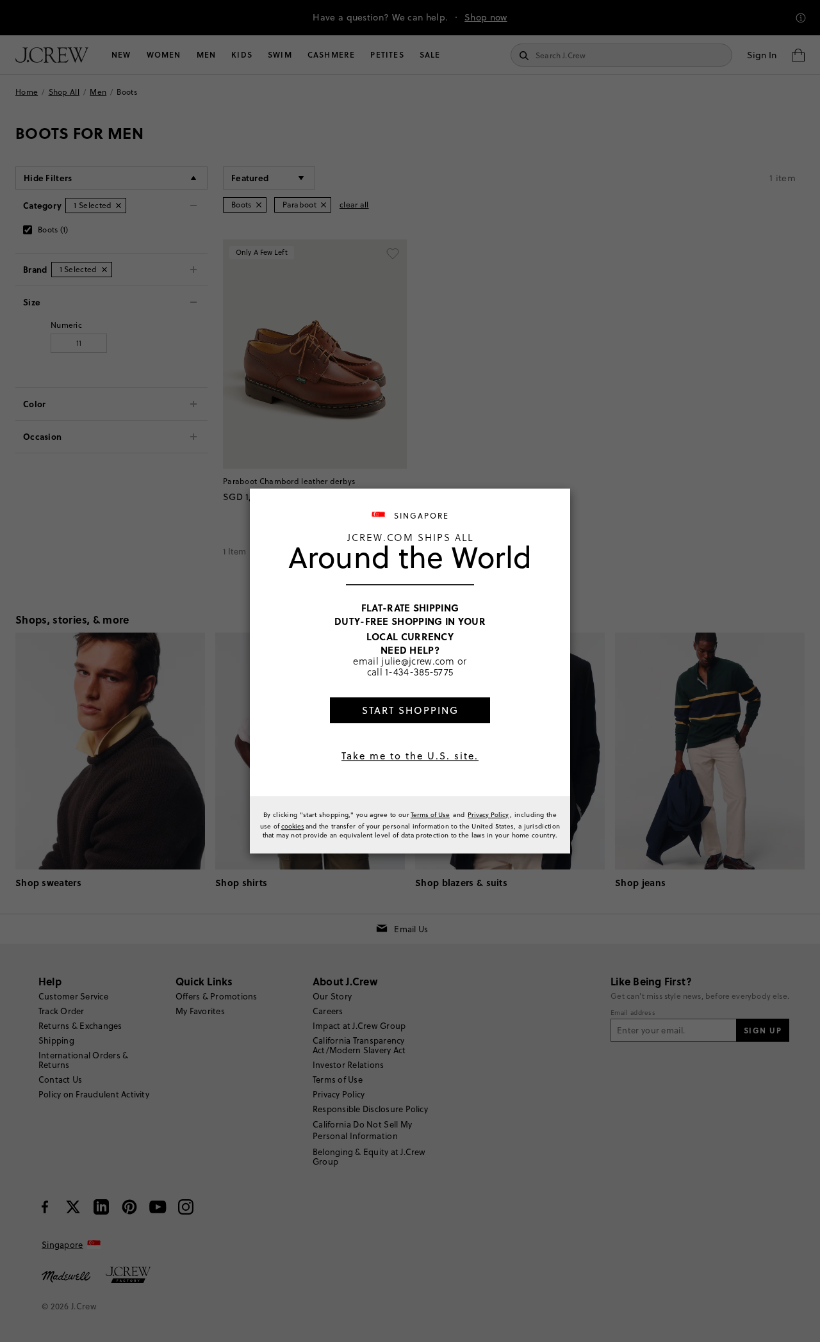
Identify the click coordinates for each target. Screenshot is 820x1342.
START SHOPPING (410, 710)
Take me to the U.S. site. (410, 756)
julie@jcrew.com (418, 661)
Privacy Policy (488, 814)
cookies (292, 825)
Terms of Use (430, 814)
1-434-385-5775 (419, 672)
